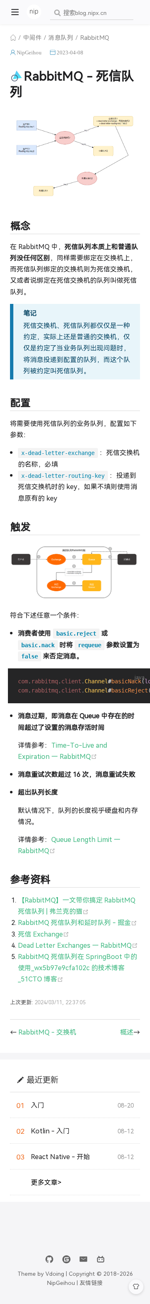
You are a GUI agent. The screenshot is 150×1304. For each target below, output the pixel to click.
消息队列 (60, 37)
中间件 (32, 37)
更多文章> (46, 1182)
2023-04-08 (70, 52)
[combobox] (91, 13)
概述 (126, 1032)
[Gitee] (66, 1259)
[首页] (13, 37)
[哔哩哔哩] (100, 1259)
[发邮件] (83, 1259)
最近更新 (42, 1080)
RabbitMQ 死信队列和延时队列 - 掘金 (77, 922)
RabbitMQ (94, 37)
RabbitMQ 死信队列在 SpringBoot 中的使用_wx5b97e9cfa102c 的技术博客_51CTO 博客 (77, 968)
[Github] (49, 1259)
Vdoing (54, 1273)
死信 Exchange (43, 934)
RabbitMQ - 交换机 (47, 1032)
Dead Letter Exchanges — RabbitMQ (78, 945)
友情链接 (91, 1282)
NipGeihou (29, 52)
